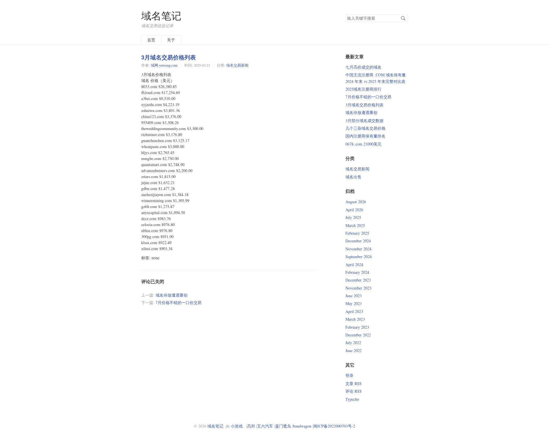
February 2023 (357, 327)
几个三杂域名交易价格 (365, 128)
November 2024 (358, 249)
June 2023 (353, 295)
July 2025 (353, 217)
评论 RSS (353, 391)
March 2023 (355, 319)
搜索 (403, 18)
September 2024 (358, 256)
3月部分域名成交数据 (364, 120)
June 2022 (353, 350)
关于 (171, 40)
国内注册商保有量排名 (365, 136)
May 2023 (353, 303)
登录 (349, 375)
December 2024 (358, 241)
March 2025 (355, 225)
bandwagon (302, 426)
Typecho (352, 399)
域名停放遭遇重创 (172, 295)
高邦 (251, 426)
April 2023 (354, 311)
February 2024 (357, 272)
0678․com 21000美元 (363, 144)
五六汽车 (265, 426)
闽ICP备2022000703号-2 (334, 426)
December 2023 (358, 280)
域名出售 (353, 176)
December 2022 (358, 335)
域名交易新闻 (237, 65)
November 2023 (358, 288)
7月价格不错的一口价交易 (179, 302)
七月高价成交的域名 (363, 67)
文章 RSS (353, 383)
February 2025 (357, 233)
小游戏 (237, 426)
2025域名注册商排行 (363, 89)
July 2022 (353, 342)
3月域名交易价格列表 (168, 57)
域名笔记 (161, 15)
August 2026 (355, 201)
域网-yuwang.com (164, 65)
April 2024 (354, 264)
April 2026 (354, 209)
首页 (151, 40)
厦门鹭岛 (283, 426)
